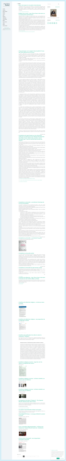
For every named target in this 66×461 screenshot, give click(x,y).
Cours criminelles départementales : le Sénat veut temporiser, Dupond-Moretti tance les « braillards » (31, 427)
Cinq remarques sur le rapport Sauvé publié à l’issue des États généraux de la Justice (31, 51)
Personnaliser (62, 458)
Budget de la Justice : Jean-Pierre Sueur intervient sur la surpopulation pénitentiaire (32, 14)
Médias (4, 20)
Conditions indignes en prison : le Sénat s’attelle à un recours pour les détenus (32, 379)
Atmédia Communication (8, 29)
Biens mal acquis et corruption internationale (30, 5)
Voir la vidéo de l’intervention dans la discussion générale (27, 31)
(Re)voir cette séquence (23, 412)
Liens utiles (58, 20)
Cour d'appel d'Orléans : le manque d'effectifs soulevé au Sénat (32, 414)
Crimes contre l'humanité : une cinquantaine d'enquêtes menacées (29, 439)
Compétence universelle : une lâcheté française (30, 238)
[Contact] (54, 23)
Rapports (4, 16)
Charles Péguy (5, 19)
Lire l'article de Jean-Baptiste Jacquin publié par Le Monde (27, 178)
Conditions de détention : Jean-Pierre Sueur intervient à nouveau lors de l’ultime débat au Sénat (32, 278)
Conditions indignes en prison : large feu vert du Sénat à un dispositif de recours (30, 362)
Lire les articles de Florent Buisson (24, 11)
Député (4, 14)
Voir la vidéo (21, 283)
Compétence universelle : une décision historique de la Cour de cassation (31, 202)
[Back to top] (63, 458)
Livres (3, 15)
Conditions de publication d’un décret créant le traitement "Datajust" (30, 335)
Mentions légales (6, 27)
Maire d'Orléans (5, 11)
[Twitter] (50, 23)
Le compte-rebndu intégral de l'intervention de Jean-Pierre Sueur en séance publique (31, 180)
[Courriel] (56, 23)
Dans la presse (5, 21)
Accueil (4, 8)
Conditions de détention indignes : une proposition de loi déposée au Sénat (32, 319)
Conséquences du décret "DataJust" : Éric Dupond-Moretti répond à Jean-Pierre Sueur (31, 401)
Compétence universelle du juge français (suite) (30, 267)
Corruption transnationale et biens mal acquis (30, 409)
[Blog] (52, 23)
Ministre (4, 12)
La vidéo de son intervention (23, 181)
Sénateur (4, 10)
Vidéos (4, 23)
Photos (4, 24)
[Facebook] (48, 23)
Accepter (58, 458)
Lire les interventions (22, 30)
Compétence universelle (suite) (26, 253)
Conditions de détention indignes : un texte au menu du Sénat (31, 303)
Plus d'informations (59, 456)
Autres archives (5, 25)
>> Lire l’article (21, 276)
